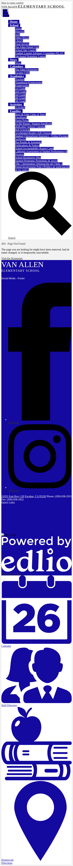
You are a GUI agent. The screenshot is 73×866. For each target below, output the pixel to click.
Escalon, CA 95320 (35, 496)
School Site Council (25, 50)
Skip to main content (12, 2)
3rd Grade (20, 94)
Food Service (22, 44)
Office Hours (22, 37)
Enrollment (21, 117)
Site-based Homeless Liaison (30, 56)
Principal (19, 31)
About (18, 28)
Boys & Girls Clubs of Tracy (30, 114)
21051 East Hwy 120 (12, 496)
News (18, 63)
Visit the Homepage (12, 258)
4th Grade (20, 98)
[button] (14, 25)
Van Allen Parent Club (27, 47)
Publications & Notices (27, 145)
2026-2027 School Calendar (30, 126)
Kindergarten (22, 85)
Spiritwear (20, 139)
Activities (20, 107)
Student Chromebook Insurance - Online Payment (41, 136)
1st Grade (20, 88)
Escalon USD (22, 72)
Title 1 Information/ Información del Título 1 (38, 163)
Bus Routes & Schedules (28, 142)
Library (19, 40)
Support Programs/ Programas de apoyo (36, 160)
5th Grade (20, 101)
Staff (17, 34)
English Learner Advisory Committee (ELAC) (40, 53)
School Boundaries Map (28, 157)
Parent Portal (22, 120)
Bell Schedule (22, 129)
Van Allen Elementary (27, 69)
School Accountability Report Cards (34, 148)
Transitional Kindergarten (28, 82)
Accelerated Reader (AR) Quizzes (33, 132)
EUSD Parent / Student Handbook (33, 123)
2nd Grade (20, 91)
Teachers (19, 79)
